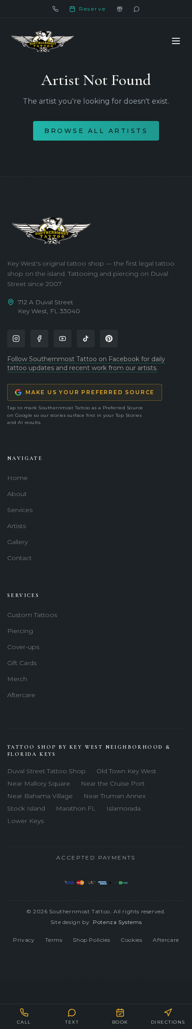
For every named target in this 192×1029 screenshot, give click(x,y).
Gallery (17, 542)
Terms (53, 939)
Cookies (131, 939)
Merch (17, 679)
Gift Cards (22, 663)
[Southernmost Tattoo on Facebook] (39, 338)
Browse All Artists (96, 131)
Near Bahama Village (40, 796)
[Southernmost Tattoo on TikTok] (86, 338)
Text (72, 1022)
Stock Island (26, 808)
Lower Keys (25, 821)
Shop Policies (91, 939)
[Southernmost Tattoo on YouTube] (62, 338)
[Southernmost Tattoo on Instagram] (16, 338)
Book (120, 1022)
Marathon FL (76, 808)
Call (24, 1022)
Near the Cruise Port (113, 783)
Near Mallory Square (38, 783)
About (17, 494)
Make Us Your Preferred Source (89, 392)
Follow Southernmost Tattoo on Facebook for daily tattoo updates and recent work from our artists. (86, 363)
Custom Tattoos (32, 615)
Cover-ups (23, 647)
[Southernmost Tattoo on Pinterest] (109, 338)
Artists (16, 526)
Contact (19, 558)
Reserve (92, 8)
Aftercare (21, 695)
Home (17, 478)
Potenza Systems (117, 922)
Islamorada (123, 808)
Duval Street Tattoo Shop (46, 771)
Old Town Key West (126, 771)
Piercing (20, 631)
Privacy (23, 939)
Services (20, 510)
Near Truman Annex (114, 796)
